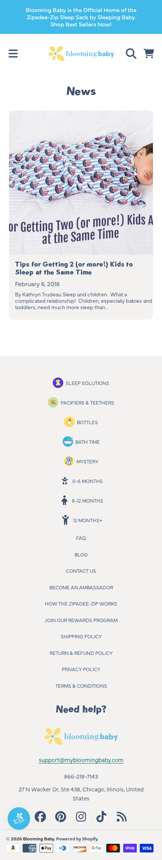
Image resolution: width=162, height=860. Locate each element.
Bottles (87, 422)
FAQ (81, 537)
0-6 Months (87, 480)
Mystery (87, 461)
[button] (13, 53)
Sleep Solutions (87, 382)
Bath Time (87, 441)
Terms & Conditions (81, 685)
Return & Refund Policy (81, 652)
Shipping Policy (81, 636)
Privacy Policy (81, 668)
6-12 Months (87, 500)
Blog (81, 554)
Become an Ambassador (81, 587)
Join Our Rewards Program (81, 619)
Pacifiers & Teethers (87, 402)
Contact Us (81, 570)
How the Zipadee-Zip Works (81, 603)
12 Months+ (87, 520)
